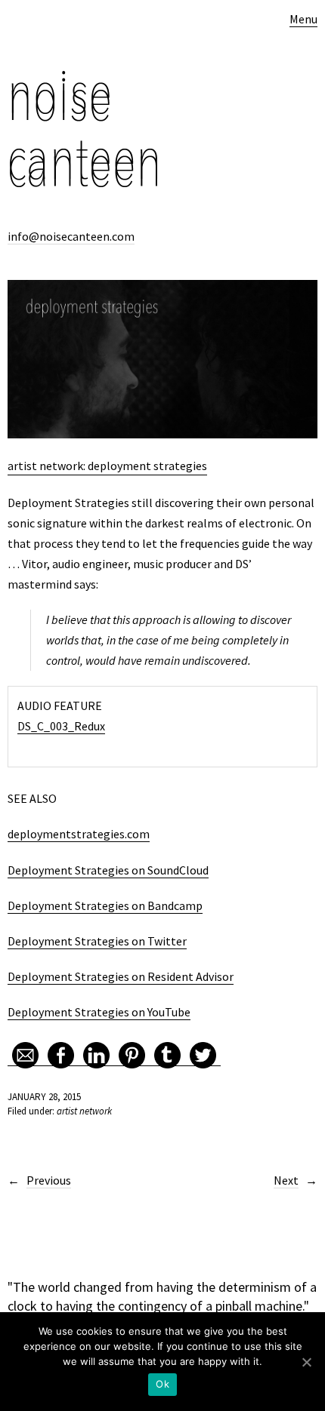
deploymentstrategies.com (79, 833)
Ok (162, 1384)
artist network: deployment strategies (107, 465)
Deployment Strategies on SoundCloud (108, 870)
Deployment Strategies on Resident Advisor (121, 976)
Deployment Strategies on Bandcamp (105, 905)
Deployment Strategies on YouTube (99, 1011)
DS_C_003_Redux (61, 725)
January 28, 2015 (44, 1096)
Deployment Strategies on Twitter (97, 940)
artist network (84, 1111)
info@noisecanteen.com (71, 236)
